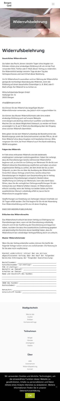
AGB (30, 361)
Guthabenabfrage (30, 322)
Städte (30, 346)
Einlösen (30, 319)
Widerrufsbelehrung (30, 366)
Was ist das (30, 314)
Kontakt (30, 369)
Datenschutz (30, 364)
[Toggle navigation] (53, 4)
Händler (30, 340)
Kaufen (30, 317)
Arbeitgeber (30, 343)
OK (30, 395)
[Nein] (56, 386)
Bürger (30, 338)
